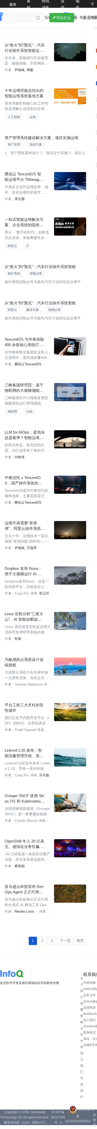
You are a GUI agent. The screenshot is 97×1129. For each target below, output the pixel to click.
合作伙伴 (81, 1038)
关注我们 (81, 1087)
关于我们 (81, 988)
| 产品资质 (94, 1117)
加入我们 (81, 1062)
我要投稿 (81, 1013)
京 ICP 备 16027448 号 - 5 (58, 1117)
